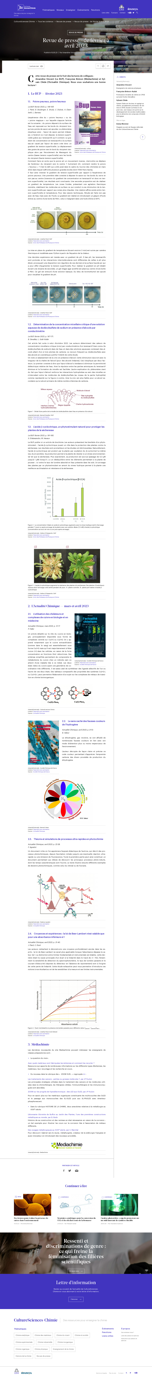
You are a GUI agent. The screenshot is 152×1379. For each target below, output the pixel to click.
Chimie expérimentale (24, 1342)
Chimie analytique (22, 1335)
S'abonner (74, 1299)
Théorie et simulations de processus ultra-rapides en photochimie (68, 839)
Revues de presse (63, 21)
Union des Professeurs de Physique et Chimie (93, 152)
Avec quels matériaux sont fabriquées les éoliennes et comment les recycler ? (61, 1063)
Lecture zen (34, 66)
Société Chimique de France (88, 664)
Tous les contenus (45, 21)
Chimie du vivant (62, 1335)
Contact (122, 13)
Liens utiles (105, 13)
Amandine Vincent (69, 52)
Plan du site (112, 1373)
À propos (114, 13)
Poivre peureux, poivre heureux (49, 101)
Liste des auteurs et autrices (130, 1335)
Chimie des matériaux (43, 1335)
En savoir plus (74, 1271)
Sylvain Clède (103, 52)
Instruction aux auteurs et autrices (129, 1339)
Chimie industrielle (45, 1342)
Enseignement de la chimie (63, 1349)
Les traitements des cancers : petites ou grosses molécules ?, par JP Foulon (60, 1079)
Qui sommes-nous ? (127, 1332)
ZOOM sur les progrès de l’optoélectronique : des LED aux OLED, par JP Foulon (61, 1092)
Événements (83, 10)
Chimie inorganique (65, 1342)
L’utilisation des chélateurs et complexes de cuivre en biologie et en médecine (48, 617)
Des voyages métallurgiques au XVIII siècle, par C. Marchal (53, 1130)
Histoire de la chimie (23, 1356)
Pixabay (17, 59)
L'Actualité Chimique (39, 713)
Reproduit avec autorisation (88, 150)
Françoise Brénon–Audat (87, 52)
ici (84, 1074)
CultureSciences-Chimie (24, 21)
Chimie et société (81, 1335)
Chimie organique (22, 1349)
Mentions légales (101, 1373)
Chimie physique (41, 1349)
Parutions (95, 10)
